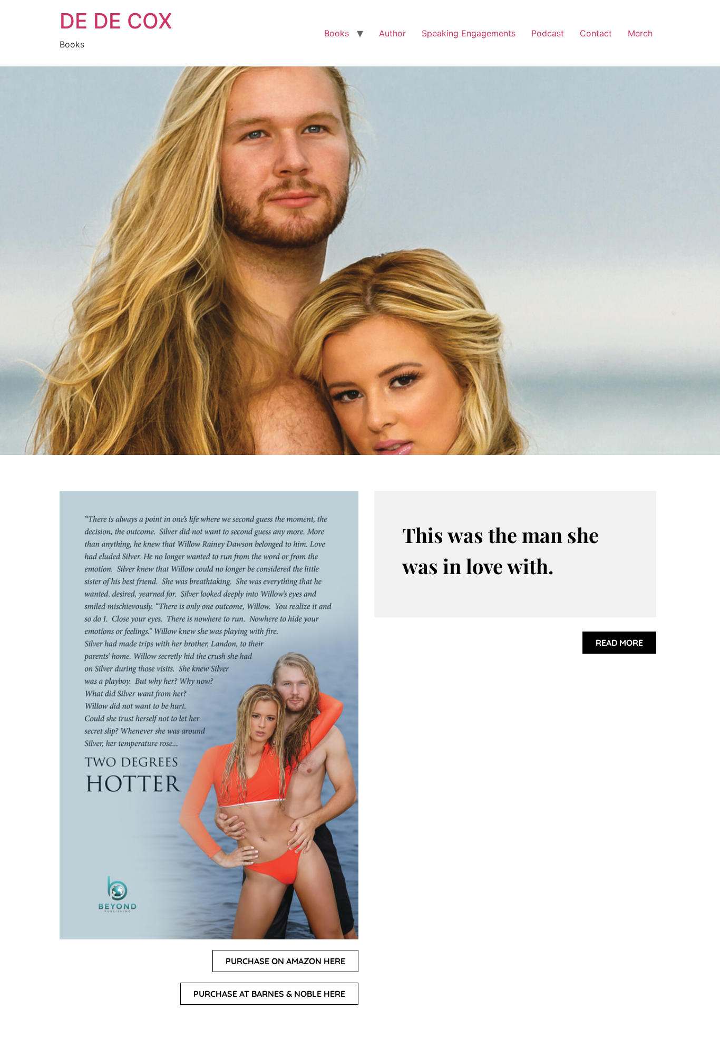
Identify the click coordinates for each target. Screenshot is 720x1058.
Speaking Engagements (468, 33)
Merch (640, 33)
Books (336, 33)
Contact (596, 33)
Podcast (547, 33)
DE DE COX (116, 21)
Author (392, 33)
